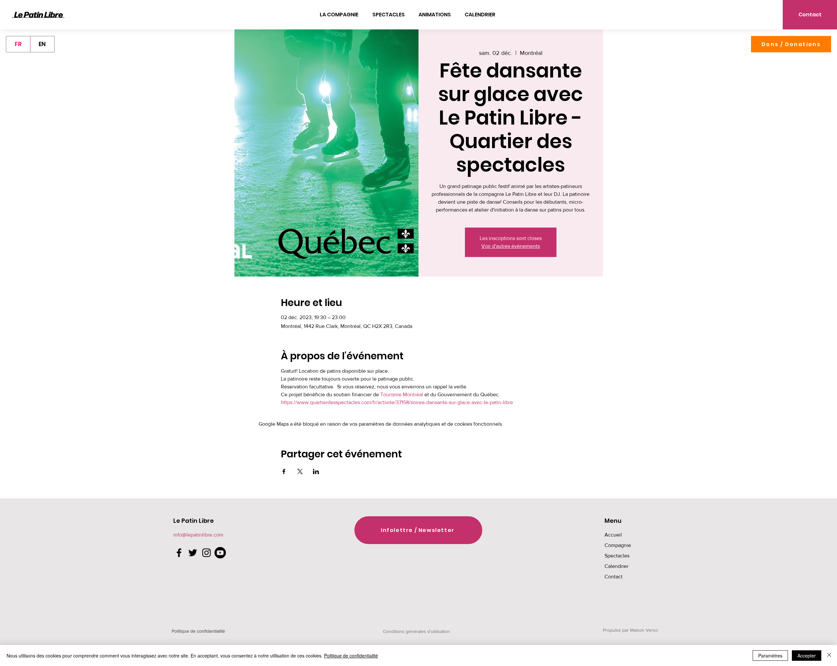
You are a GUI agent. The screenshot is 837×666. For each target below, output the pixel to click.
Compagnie (618, 545)
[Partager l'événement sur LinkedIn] (316, 471)
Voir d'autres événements (510, 246)
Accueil (613, 535)
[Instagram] (206, 552)
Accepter (806, 655)
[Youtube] (220, 552)
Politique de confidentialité (351, 655)
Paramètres (770, 655)
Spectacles (617, 555)
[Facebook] (179, 552)
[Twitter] (192, 552)
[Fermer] (829, 655)
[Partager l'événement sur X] (300, 471)
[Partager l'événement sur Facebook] (284, 471)
